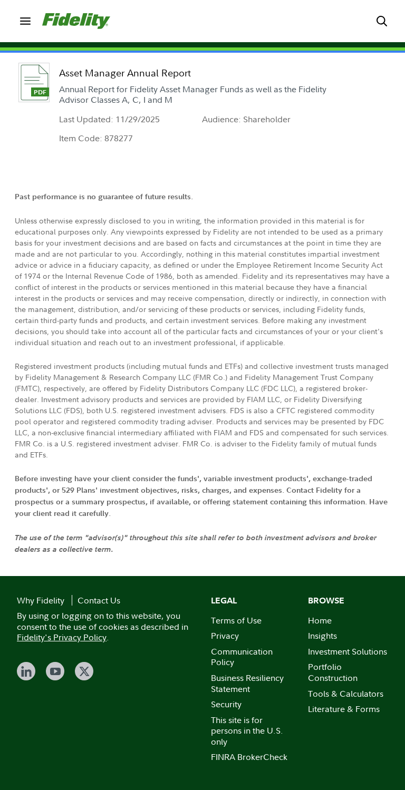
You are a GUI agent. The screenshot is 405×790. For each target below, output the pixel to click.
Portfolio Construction (333, 672)
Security (226, 704)
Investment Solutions (347, 651)
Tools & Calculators (345, 693)
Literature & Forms (344, 709)
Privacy (225, 635)
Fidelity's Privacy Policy (62, 637)
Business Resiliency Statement (247, 683)
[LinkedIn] (26, 671)
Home (320, 620)
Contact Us (99, 600)
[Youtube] (55, 671)
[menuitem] (25, 21)
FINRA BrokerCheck (249, 757)
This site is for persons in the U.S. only (247, 730)
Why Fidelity (40, 600)
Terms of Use (236, 620)
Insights (322, 635)
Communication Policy (242, 657)
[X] (84, 671)
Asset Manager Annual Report (125, 73)
